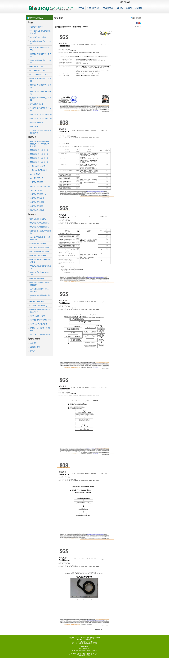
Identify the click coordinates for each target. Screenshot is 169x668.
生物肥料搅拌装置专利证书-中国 (40, 62)
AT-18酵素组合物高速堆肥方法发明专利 (41, 32)
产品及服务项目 (107, 8)
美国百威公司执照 (36, 182)
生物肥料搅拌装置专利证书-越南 (40, 109)
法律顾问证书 (35, 347)
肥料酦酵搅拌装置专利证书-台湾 (40, 80)
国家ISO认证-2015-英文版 (39, 154)
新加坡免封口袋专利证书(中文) (41, 114)
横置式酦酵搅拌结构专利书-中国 (40, 55)
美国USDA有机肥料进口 (38, 170)
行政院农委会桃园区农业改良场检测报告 (40, 311)
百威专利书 (34, 126)
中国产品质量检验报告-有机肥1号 (40, 267)
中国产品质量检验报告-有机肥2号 (40, 273)
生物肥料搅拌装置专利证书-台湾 (40, 99)
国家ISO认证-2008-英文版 (39, 162)
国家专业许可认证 (93, 8)
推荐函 (32, 351)
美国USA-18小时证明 (37, 166)
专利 (31, 23)
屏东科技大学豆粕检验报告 (39, 227)
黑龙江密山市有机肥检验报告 (40, 334)
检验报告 (32, 215)
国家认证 (32, 137)
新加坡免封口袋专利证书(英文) (41, 118)
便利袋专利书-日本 (36, 122)
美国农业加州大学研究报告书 (40, 320)
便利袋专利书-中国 (36, 67)
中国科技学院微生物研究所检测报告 (40, 261)
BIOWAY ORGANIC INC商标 (40, 186)
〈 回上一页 (98, 629)
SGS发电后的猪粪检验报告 (39, 247)
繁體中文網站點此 (125, 2)
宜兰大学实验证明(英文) (38, 306)
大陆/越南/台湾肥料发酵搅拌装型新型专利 (40, 132)
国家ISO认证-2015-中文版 (39, 150)
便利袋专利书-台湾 (36, 104)
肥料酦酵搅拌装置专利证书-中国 (40, 42)
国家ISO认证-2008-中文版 (39, 158)
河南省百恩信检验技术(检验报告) (40, 232)
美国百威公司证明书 (37, 202)
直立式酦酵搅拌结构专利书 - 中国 (40, 49)
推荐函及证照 (34, 339)
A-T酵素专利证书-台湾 (38, 71)
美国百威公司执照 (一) (38, 194)
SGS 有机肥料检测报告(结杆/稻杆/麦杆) (40, 238)
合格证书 (33, 343)
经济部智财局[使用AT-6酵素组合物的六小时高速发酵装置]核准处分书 (40, 144)
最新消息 (119, 8)
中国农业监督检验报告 (38, 255)
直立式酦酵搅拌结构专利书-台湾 (40, 86)
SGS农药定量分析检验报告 (39, 251)
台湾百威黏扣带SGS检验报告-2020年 (39, 284)
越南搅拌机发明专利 (37, 27)
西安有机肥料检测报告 (38, 219)
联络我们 (138, 8)
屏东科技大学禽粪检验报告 (39, 223)
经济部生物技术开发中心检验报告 (40, 329)
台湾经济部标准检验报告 (38, 302)
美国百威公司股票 (36, 206)
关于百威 (81, 8)
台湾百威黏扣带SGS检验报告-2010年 (39, 290)
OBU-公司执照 (35, 174)
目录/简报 (129, 8)
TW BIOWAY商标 (36, 190)
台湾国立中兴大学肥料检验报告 (40, 297)
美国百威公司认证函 (37, 198)
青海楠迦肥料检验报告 (38, 243)
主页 (133, 18)
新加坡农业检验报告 (37, 278)
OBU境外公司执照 (36, 178)
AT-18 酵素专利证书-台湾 (39, 75)
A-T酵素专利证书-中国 (38, 37)
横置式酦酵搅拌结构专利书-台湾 (40, 93)
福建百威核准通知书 (37, 210)
